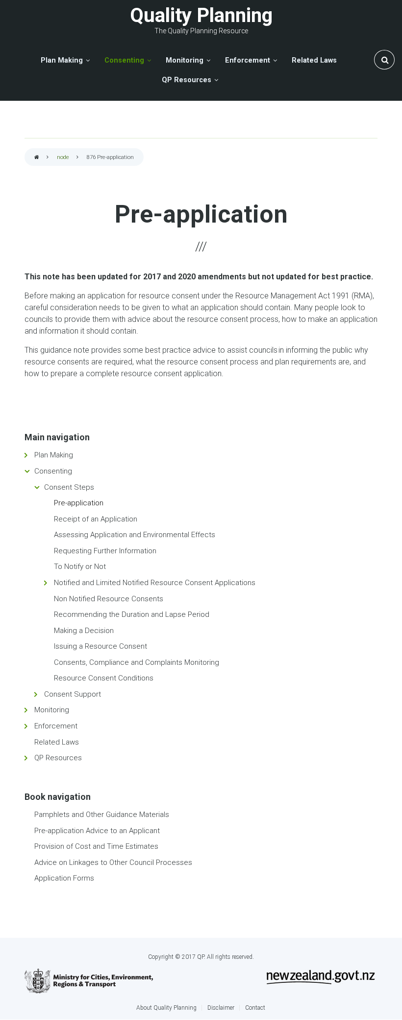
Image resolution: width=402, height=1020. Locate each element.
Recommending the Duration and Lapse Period (131, 614)
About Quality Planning (166, 1008)
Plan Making (53, 455)
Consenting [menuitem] (124, 60)
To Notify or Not (80, 566)
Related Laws (56, 742)
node (63, 157)
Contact (255, 1008)
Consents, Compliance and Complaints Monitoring (136, 662)
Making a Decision (84, 630)
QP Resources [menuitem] (186, 80)
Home (36, 158)
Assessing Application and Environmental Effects (134, 534)
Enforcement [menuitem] (247, 60)
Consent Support (72, 694)
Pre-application (78, 503)
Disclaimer (220, 1008)
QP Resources (58, 757)
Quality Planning (201, 15)
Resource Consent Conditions (103, 678)
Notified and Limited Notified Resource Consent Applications (154, 582)
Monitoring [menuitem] (184, 60)
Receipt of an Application (95, 519)
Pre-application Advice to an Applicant (97, 830)
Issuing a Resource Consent (100, 646)
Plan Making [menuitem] (62, 60)
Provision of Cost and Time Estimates (96, 846)
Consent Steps (69, 487)
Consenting (53, 471)
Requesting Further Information (105, 550)
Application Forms (64, 878)
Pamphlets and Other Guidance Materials (101, 814)
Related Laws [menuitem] (314, 60)
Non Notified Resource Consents (108, 598)
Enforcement (55, 726)
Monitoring (51, 709)
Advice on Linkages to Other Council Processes (113, 862)
